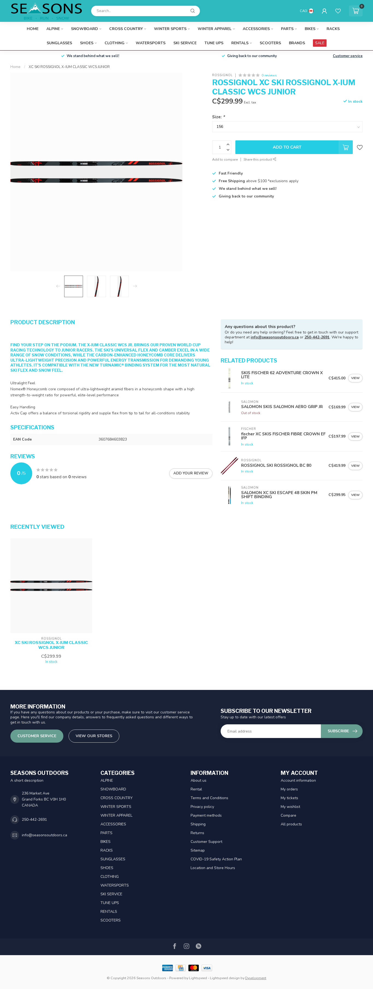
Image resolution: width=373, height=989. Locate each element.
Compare (288, 815)
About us (198, 780)
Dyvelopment (255, 978)
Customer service (348, 56)
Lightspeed (198, 978)
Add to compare (225, 159)
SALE (319, 43)
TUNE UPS (214, 43)
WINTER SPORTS (170, 28)
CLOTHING (115, 43)
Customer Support (206, 841)
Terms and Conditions (209, 798)
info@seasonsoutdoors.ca (275, 337)
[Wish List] (338, 10)
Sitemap (198, 850)
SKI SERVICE (185, 43)
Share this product (258, 159)
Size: (218, 117)
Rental (196, 789)
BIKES (310, 28)
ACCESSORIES (256, 28)
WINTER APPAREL (215, 28)
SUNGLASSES (59, 43)
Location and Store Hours (213, 867)
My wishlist (290, 806)
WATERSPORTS (150, 43)
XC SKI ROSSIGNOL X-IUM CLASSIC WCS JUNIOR (69, 66)
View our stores (94, 736)
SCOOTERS (270, 43)
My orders (289, 789)
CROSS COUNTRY (126, 28)
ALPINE (53, 28)
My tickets (289, 798)
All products (291, 824)
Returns (197, 833)
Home (33, 28)
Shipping (198, 824)
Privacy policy (202, 806)
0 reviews (269, 75)
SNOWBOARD (84, 28)
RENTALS (239, 43)
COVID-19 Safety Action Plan (216, 859)
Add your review (190, 473)
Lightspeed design (225, 978)
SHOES (86, 43)
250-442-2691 (317, 337)
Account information (298, 780)
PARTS (287, 28)
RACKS (333, 28)
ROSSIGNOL (222, 75)
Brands (297, 43)
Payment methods (206, 815)
